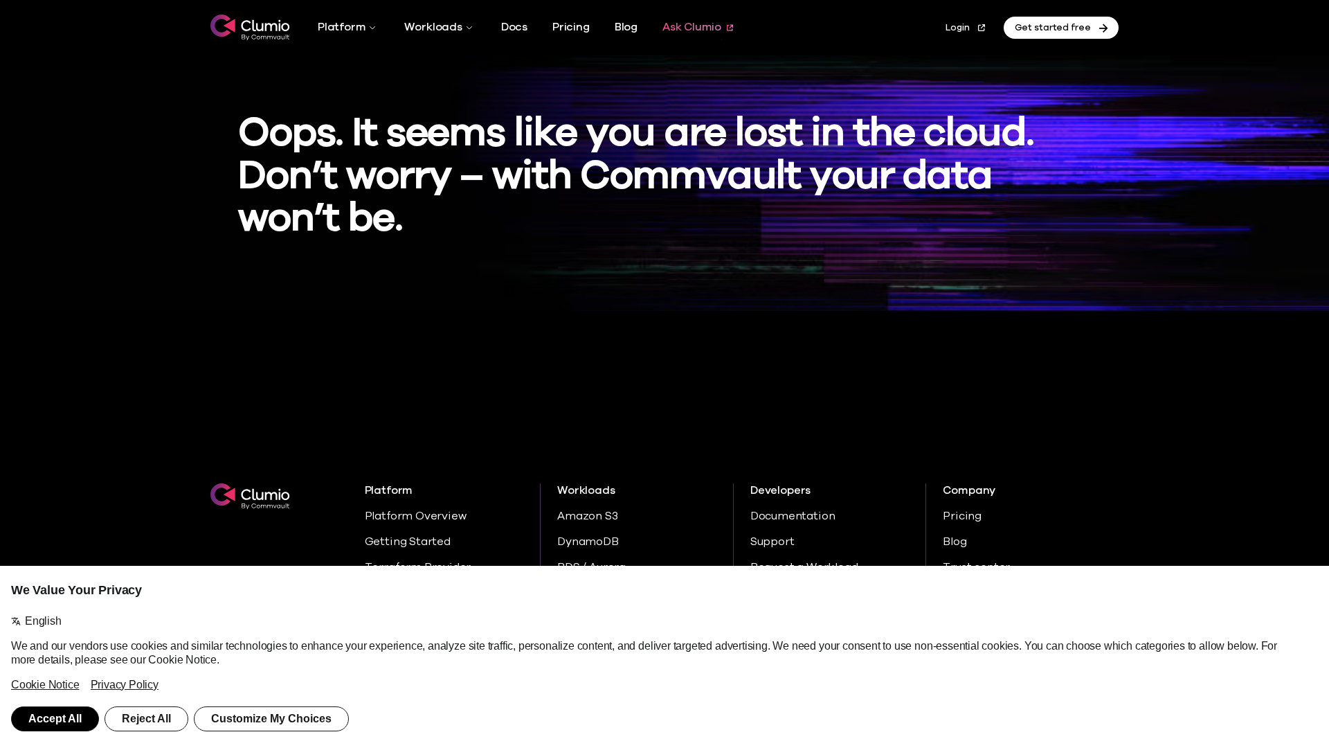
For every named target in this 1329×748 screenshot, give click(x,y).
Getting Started (408, 541)
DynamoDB (587, 541)
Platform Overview (416, 516)
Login (957, 27)
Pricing (571, 27)
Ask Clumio (691, 27)
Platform (341, 27)
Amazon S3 (587, 516)
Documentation (792, 516)
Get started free (1053, 27)
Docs (514, 27)
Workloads (433, 27)
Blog (626, 27)
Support (772, 541)
